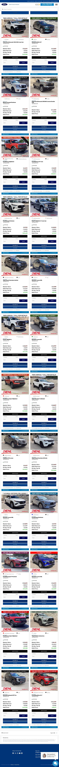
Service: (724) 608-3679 (38, 1)
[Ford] (4, 4)
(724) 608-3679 (47, 4)
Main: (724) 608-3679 (30, 1)
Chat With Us (15, 66)
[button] (28, 27)
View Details (15, 69)
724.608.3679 (25, 134)
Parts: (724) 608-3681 (46, 1)
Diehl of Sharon (6, 134)
